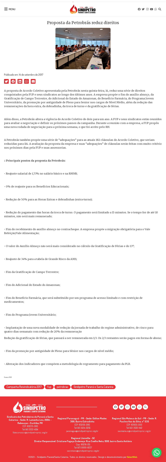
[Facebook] (139, 9)
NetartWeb (132, 457)
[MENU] (6, 9)
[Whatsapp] (155, 9)
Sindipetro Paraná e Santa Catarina (93, 387)
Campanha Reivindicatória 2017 (24, 387)
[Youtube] (151, 9)
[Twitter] (143, 9)
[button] (6, 81)
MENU (12, 9)
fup (49, 387)
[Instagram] (147, 9)
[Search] (159, 9)
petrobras (62, 387)
